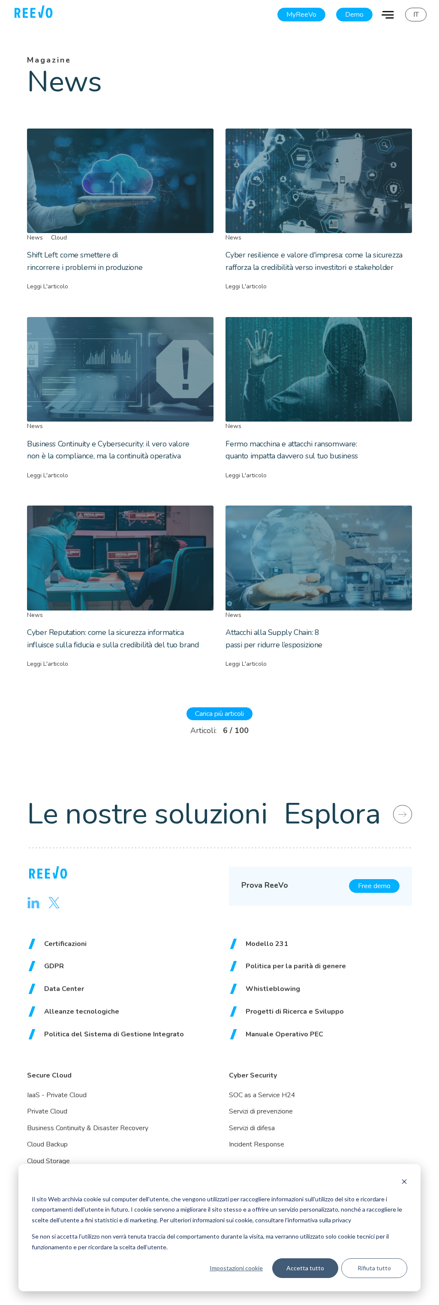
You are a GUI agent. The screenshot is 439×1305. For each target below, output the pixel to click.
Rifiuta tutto (374, 1268)
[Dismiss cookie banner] (404, 1182)
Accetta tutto (305, 1268)
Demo (354, 14)
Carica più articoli (219, 713)
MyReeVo (301, 14)
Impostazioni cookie (236, 1268)
